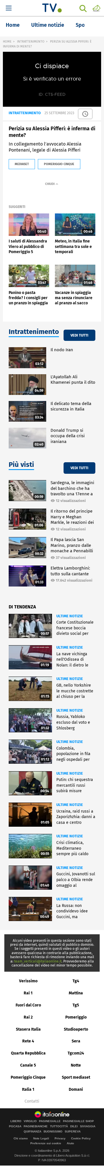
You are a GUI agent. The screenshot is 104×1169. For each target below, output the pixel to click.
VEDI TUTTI (79, 335)
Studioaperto (76, 1029)
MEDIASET (22, 164)
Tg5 (76, 1005)
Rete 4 (28, 1041)
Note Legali (41, 1138)
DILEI (74, 1126)
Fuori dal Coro (28, 1005)
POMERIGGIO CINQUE (59, 164)
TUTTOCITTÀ (59, 1126)
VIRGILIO (30, 1121)
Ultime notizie (47, 25)
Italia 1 (28, 1089)
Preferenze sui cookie (45, 1143)
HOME (7, 41)
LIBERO (15, 1121)
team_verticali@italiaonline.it (38, 961)
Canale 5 (28, 1065)
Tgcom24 (76, 1053)
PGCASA (15, 1126)
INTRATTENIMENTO (30, 41)
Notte (76, 1065)
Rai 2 (28, 1017)
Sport (82, 25)
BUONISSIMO (53, 1131)
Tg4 (76, 981)
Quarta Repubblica (28, 1053)
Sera (76, 1041)
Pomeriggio (76, 1017)
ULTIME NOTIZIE (69, 616)
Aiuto (70, 1143)
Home (13, 25)
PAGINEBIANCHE (36, 1126)
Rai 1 (28, 993)
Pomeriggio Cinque (28, 1077)
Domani (76, 1089)
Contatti (32, 1101)
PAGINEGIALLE (50, 1121)
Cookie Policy (81, 1138)
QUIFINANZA (32, 1131)
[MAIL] (96, 7)
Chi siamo (21, 1138)
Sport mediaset (76, 1077)
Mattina (76, 993)
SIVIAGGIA (87, 1126)
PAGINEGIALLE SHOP (78, 1121)
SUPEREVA (73, 1131)
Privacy (60, 1138)
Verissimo (28, 981)
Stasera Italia (28, 1029)
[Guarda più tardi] (85, 114)
